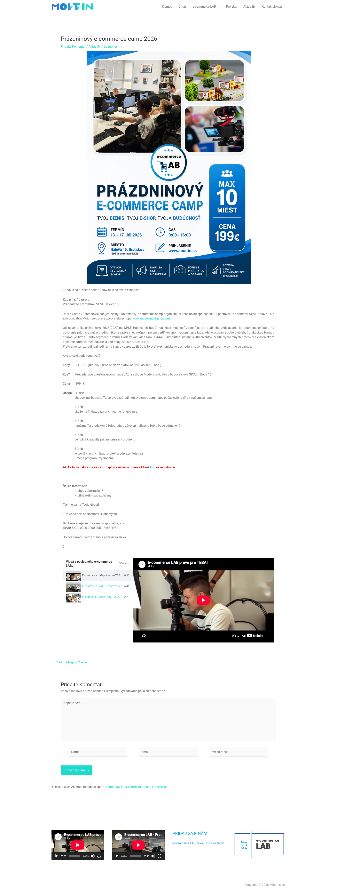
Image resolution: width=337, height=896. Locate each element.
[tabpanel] (203, 600)
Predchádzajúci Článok (69, 662)
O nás (182, 6)
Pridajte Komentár (73, 46)
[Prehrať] (57, 856)
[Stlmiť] (93, 856)
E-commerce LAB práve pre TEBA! (102, 575)
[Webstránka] (239, 753)
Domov (167, 6)
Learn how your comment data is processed (136, 787)
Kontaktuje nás (272, 6)
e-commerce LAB (204, 6)
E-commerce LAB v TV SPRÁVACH (102, 596)
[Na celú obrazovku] (99, 856)
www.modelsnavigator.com (151, 318)
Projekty (231, 6)
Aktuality (249, 6)
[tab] (98, 575)
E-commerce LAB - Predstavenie (101, 586)
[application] (77, 845)
